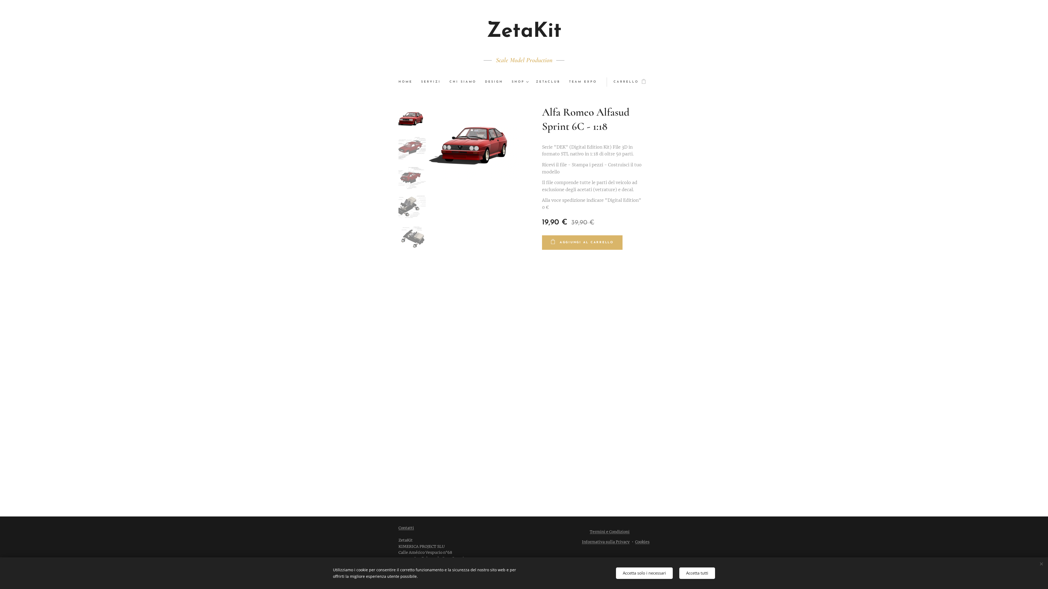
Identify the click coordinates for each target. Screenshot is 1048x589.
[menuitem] (407, 82)
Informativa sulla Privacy (606, 541)
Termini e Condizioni (610, 531)
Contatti (406, 527)
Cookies (642, 541)
